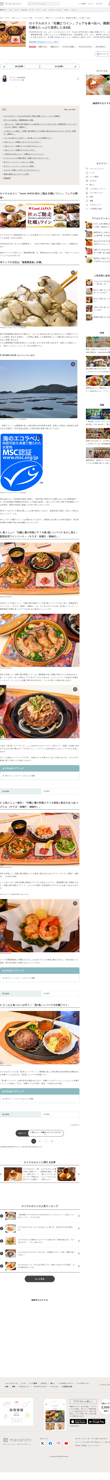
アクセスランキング (40, 1386)
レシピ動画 (82, 4)
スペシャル (54, 1386)
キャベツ (17, 10)
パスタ (44, 10)
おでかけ (44, 1383)
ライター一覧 (85, 1438)
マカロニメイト (24, 1386)
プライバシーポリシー (94, 1445)
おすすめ (99, 4)
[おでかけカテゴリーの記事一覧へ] (32, 46)
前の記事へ (20, 66)
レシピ (23, 1383)
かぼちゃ (66, 10)
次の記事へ (59, 66)
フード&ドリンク (83, 1383)
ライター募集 (94, 1438)
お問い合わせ (103, 1438)
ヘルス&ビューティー (66, 1383)
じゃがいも (51, 10)
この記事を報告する (74, 1125)
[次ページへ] (52, 1141)
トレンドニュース (11, 1383)
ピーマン (31, 10)
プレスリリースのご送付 (82, 1442)
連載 (13, 1386)
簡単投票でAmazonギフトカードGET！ (44, 42)
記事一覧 (78, 1438)
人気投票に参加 (67, 1386)
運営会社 (78, 1445)
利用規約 (84, 1445)
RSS (92, 1442)
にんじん (74, 10)
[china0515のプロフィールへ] (39, 78)
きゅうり (59, 10)
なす (11, 10)
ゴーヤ (38, 10)
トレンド (91, 4)
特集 (6, 1386)
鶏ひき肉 (24, 10)
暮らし (52, 1383)
